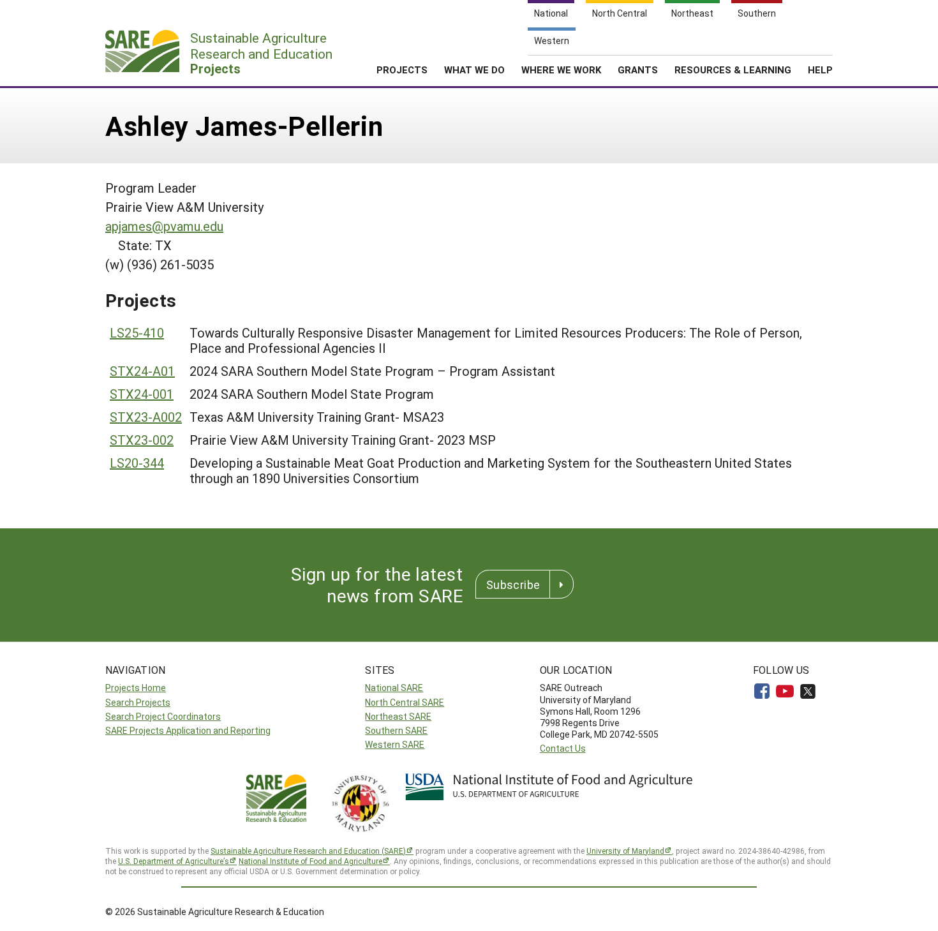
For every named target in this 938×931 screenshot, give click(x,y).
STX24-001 (142, 393)
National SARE (394, 687)
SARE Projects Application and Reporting (188, 730)
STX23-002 (142, 439)
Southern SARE (396, 730)
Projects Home (135, 687)
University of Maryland (625, 850)
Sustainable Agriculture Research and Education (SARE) (308, 850)
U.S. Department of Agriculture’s (173, 861)
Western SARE (394, 744)
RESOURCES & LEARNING (732, 69)
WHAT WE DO (474, 69)
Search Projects (137, 702)
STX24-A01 (142, 370)
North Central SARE (404, 702)
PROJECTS (402, 69)
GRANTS (638, 69)
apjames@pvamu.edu (164, 226)
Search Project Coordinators (163, 716)
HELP (820, 69)
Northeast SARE (398, 716)
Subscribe (513, 584)
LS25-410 (137, 332)
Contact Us (563, 748)
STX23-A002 (146, 416)
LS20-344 (137, 462)
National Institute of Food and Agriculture (310, 861)
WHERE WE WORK (561, 69)
